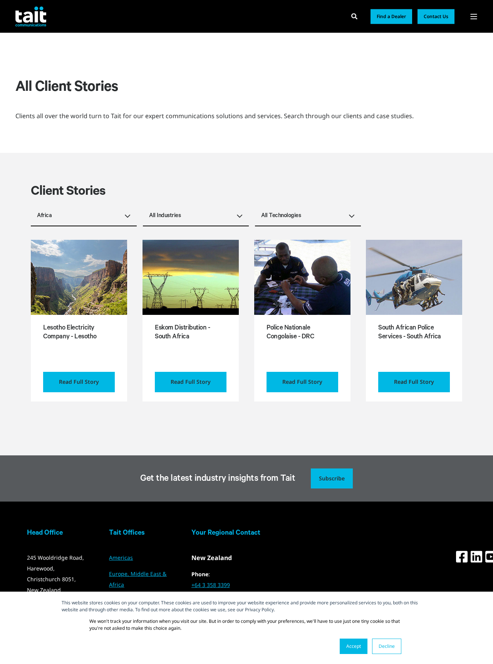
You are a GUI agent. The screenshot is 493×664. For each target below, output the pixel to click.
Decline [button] (387, 646)
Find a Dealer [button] (391, 16)
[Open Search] (355, 16)
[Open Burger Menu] (473, 16)
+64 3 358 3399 (210, 585)
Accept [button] (353, 646)
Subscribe (332, 478)
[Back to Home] (30, 16)
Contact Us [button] (436, 16)
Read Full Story (79, 381)
